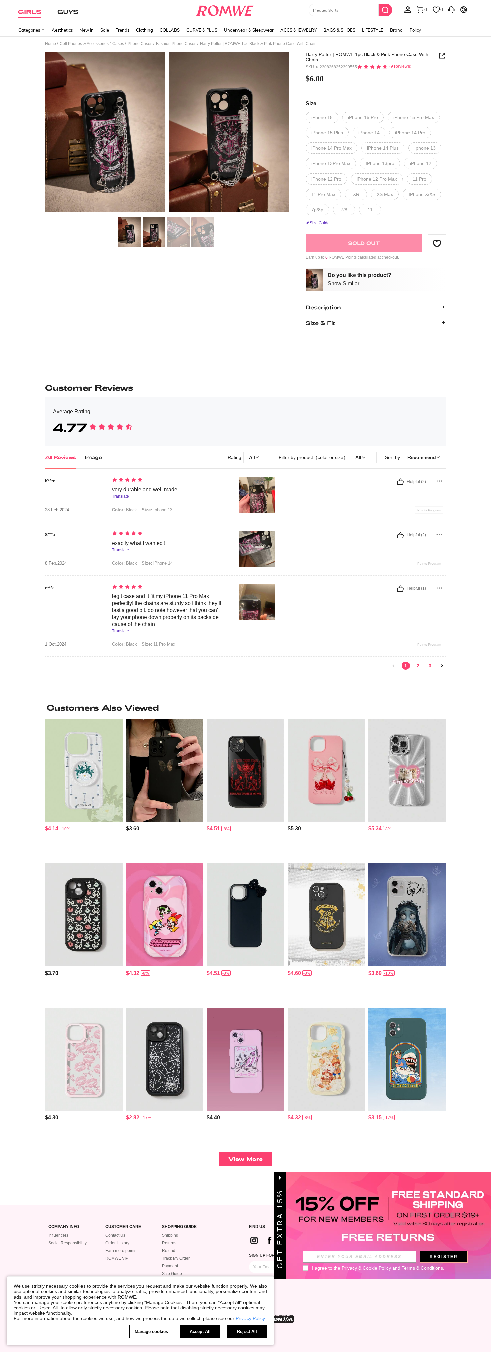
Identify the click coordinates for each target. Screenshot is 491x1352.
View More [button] (245, 1159)
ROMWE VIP (116, 1258)
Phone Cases (140, 43)
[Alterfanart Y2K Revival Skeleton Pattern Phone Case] (245, 1059)
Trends (122, 30)
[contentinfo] (51, 828)
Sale (104, 30)
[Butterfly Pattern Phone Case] (164, 770)
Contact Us (115, 1235)
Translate (120, 496)
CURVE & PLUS (201, 30)
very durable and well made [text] (144, 489)
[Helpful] (400, 482)
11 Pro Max (158, 644)
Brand (396, 30)
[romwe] (225, 9)
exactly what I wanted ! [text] (138, 543)
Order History (117, 1243)
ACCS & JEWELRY (298, 30)
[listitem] (84, 788)
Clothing (144, 30)
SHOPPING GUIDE (179, 1227)
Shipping (170, 1235)
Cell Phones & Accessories (84, 43)
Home (50, 43)
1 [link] (405, 665)
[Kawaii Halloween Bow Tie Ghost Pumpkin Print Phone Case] (84, 914)
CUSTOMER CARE (123, 1227)
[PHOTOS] (167, 133)
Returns (169, 1243)
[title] (245, 707)
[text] (169, 480)
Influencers (58, 1235)
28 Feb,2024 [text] (57, 510)
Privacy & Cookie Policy (366, 1268)
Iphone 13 (157, 510)
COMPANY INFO (63, 1227)
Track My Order (176, 1258)
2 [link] (418, 665)
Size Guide (172, 1273)
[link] (394, 666)
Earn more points (120, 1250)
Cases (118, 43)
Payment (170, 1266)
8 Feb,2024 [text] (56, 563)
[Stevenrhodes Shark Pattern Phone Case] (407, 1059)
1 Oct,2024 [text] (55, 644)
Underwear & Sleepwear (249, 30)
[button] (437, 243)
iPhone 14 (157, 563)
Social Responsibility (67, 1243)
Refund (168, 1250)
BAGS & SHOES (339, 30)
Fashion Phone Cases (176, 43)
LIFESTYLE (372, 30)
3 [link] (430, 665)
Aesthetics (62, 30)
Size (311, 103)
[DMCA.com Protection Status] (282, 1319)
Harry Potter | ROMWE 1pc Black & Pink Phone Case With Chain (367, 57)
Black (124, 510)
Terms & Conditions (422, 1268)
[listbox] (408, 9)
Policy (415, 30)
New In (86, 30)
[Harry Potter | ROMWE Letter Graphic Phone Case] (326, 914)
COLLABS (170, 30)
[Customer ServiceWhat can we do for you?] (451, 9)
